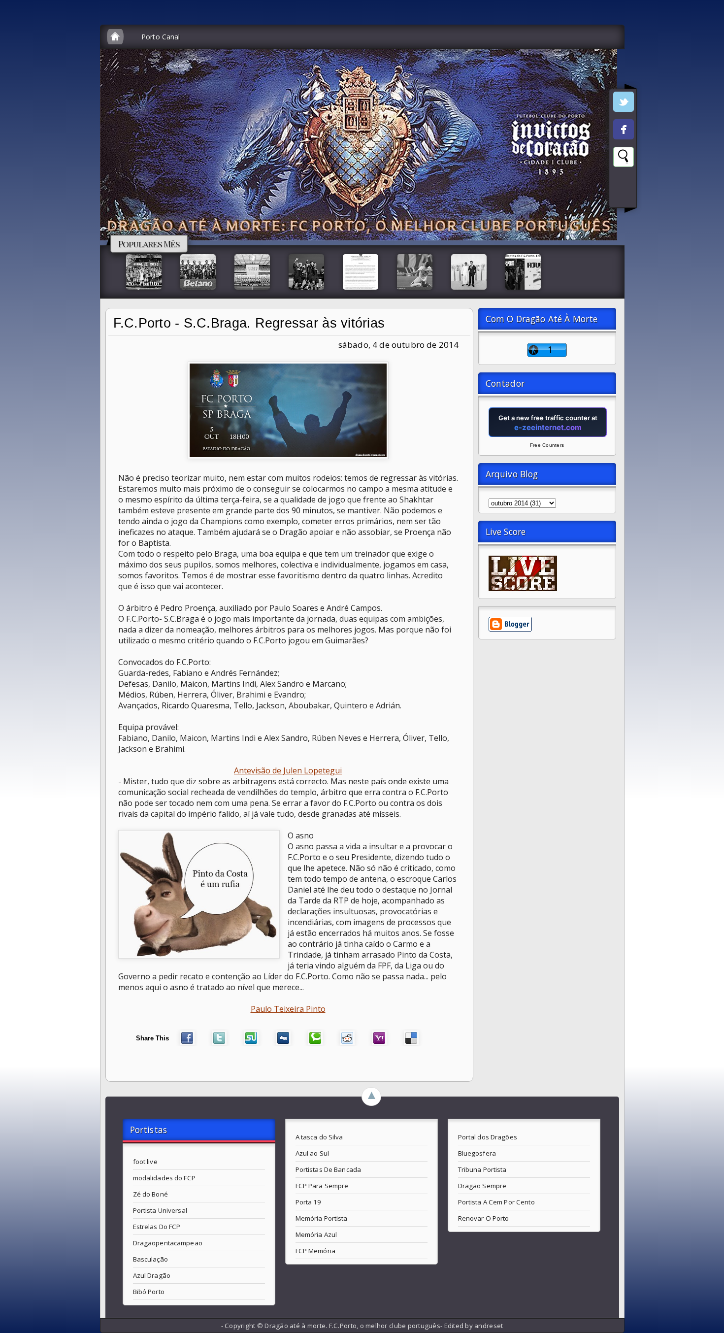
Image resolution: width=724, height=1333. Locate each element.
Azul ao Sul (312, 1153)
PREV (16, 155)
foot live (145, 1161)
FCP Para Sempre (322, 1185)
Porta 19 (309, 1202)
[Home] (115, 36)
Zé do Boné (150, 1194)
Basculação (150, 1259)
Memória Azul (316, 1234)
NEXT (707, 155)
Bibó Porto (149, 1291)
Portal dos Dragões (487, 1137)
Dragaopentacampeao (167, 1242)
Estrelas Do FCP (157, 1226)
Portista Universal (160, 1210)
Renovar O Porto (483, 1218)
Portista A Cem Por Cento (496, 1202)
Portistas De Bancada (329, 1169)
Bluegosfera (477, 1153)
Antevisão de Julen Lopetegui (288, 770)
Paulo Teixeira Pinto (288, 1008)
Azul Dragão (151, 1275)
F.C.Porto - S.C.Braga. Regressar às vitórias (249, 323)
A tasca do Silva (319, 1137)
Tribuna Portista (482, 1169)
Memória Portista (322, 1218)
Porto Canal (160, 36)
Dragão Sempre (482, 1185)
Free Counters (547, 445)
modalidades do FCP (164, 1177)
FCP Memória (315, 1250)
